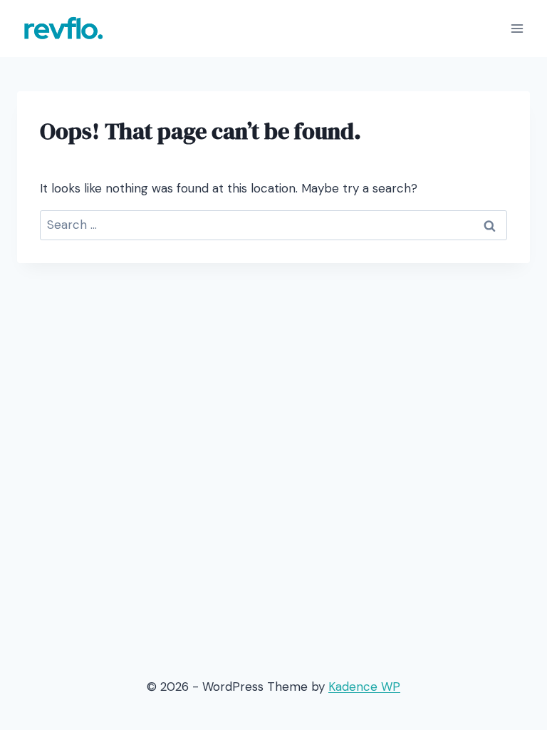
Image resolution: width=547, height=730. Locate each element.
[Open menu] (517, 28)
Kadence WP (364, 686)
